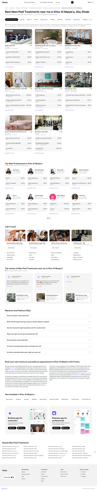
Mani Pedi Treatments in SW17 (30, 448)
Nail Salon (12, 8)
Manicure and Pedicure (22, 8)
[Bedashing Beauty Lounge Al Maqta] (37, 245)
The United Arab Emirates (35, 8)
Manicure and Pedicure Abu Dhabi (52, 8)
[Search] (72, 2)
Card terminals (44, 476)
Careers (23, 471)
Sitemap (23, 478)
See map (54, 14)
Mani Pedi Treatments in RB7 (78, 451)
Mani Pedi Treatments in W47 (54, 457)
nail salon (11, 369)
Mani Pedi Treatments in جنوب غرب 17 (56, 455)
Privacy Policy (64, 471)
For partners (43, 471)
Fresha (13, 368)
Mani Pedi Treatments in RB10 (78, 446)
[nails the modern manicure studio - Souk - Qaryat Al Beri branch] (59, 245)
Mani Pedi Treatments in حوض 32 (9, 451)
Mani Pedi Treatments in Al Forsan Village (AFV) (34, 455)
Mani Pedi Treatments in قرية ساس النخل (57, 453)
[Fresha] (5, 2)
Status (42, 480)
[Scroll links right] (94, 452)
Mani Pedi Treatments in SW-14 (30, 453)
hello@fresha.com (75, 374)
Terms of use (63, 476)
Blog (23, 476)
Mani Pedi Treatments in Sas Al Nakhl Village (58, 451)
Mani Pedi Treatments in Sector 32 (31, 451)
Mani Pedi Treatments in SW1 (30, 457)
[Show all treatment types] (90, 19)
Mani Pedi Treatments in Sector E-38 (10, 453)
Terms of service (64, 474)
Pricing (42, 474)
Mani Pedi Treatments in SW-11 (30, 446)
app (15, 371)
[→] (91, 245)
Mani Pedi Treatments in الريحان (9, 455)
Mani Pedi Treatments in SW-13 (9, 448)
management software (85, 373)
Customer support (26, 474)
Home (6, 8)
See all (48, 218)
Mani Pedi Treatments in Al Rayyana (56, 448)
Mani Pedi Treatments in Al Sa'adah (80, 453)
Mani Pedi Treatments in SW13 (9, 457)
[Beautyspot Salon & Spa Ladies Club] (15, 245)
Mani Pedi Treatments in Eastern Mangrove (81, 455)
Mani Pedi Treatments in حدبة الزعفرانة (10, 446)
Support (43, 478)
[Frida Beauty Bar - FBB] (82, 245)
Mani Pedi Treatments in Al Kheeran (80, 457)
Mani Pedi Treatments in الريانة (55, 446)
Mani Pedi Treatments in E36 (78, 448)
